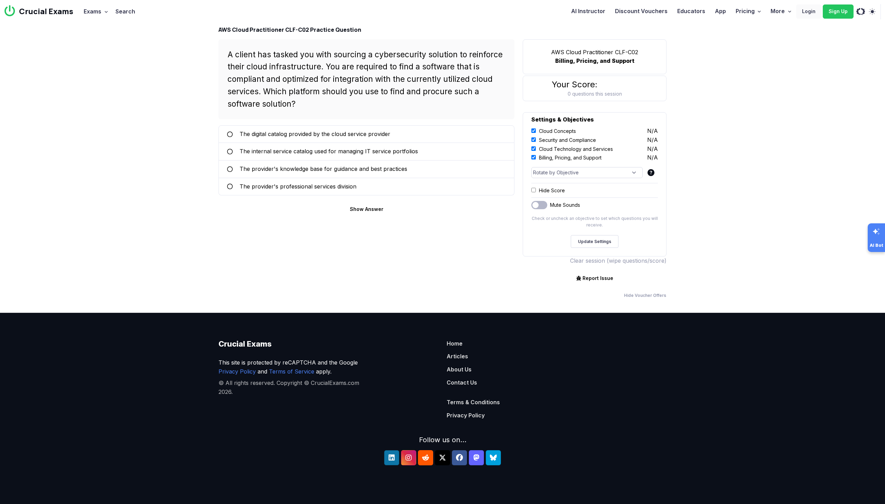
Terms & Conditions (473, 402)
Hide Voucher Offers (645, 295)
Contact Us (462, 382)
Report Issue (598, 278)
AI (588, 11)
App (720, 11)
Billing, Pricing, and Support (570, 158)
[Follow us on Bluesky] (493, 457)
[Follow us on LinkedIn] (391, 457)
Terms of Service (291, 371)
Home (455, 343)
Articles (457, 356)
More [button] (778, 11)
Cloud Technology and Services (576, 149)
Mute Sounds (565, 205)
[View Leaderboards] (860, 11)
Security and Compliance (567, 140)
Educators (691, 11)
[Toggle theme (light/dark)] (872, 11)
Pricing (745, 11)
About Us (459, 369)
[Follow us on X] (442, 457)
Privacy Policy (237, 371)
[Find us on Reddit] (425, 457)
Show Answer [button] (366, 209)
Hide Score (552, 190)
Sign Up (838, 11)
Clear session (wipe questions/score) (618, 260)
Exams (92, 11)
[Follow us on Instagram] (408, 457)
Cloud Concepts (557, 131)
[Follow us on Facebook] (459, 457)
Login (809, 11)
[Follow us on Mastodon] (476, 457)
